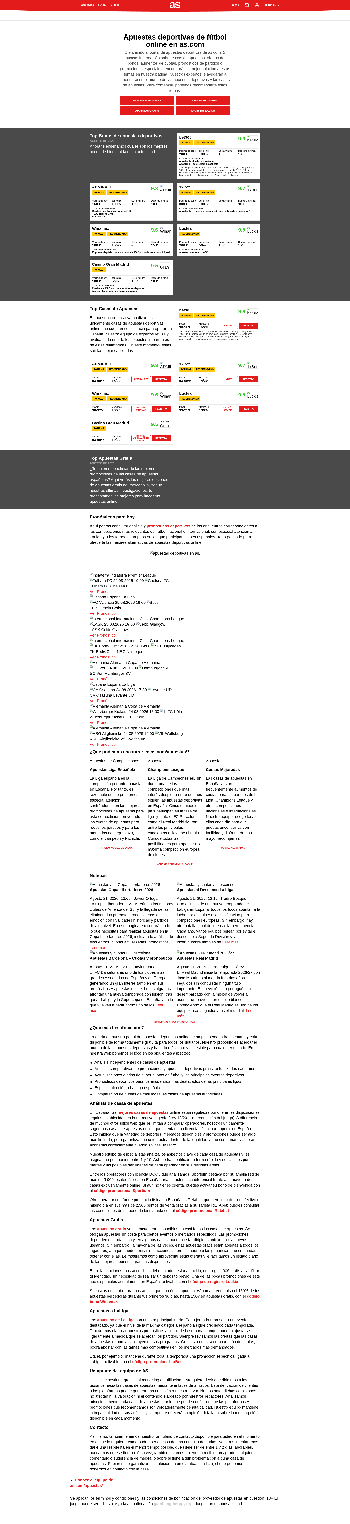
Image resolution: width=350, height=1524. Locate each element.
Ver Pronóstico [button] (103, 591)
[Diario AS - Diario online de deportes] (175, 5)
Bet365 (228, 325)
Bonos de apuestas (147, 100)
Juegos (235, 5)
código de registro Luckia (214, 1281)
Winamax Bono (131, 240)
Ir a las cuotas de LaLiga (117, 848)
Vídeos (115, 5)
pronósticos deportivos (168, 526)
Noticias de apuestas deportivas (174, 1022)
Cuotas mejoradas (233, 848)
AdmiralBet (141, 379)
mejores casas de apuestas (143, 1112)
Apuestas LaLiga (203, 110)
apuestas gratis (111, 1229)
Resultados (86, 5)
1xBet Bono (218, 201)
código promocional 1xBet (157, 1361)
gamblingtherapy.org (173, 1503)
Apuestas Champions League (175, 864)
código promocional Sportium (122, 1190)
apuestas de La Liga (116, 1320)
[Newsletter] (247, 5)
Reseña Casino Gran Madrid (141, 438)
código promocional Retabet (202, 1210)
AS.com (81, 16)
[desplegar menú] (72, 5)
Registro (248, 325)
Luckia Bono (218, 240)
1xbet (228, 379)
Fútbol (102, 5)
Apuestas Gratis (147, 110)
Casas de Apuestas (203, 100)
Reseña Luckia (228, 408)
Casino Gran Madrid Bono (131, 277)
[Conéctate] (257, 5)
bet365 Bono (218, 156)
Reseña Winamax (141, 408)
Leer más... (99, 947)
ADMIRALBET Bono (131, 201)
